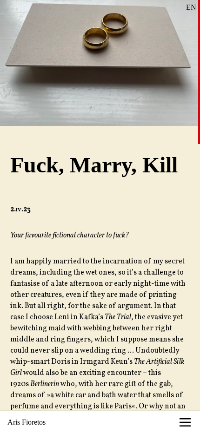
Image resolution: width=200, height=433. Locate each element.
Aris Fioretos (26, 422)
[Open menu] (185, 422)
